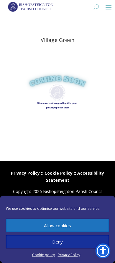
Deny (57, 242)
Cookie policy (43, 254)
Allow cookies (57, 225)
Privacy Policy (69, 254)
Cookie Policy (59, 173)
